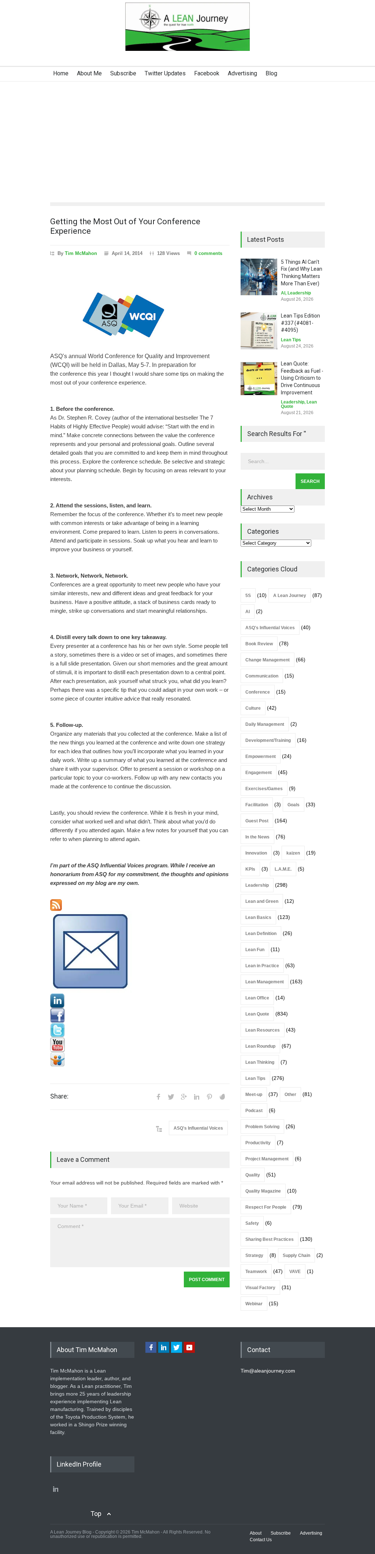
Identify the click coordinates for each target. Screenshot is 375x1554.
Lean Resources (262, 1030)
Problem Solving (262, 1126)
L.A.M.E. (283, 869)
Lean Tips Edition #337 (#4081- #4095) (300, 323)
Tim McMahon (81, 253)
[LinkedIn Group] (140, 1001)
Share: (59, 1096)
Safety (252, 1223)
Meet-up (253, 1094)
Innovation (256, 853)
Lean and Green (261, 901)
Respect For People (265, 1207)
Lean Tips (291, 339)
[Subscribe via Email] (140, 952)
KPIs (250, 869)
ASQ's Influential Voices (198, 1128)
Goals (293, 804)
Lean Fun (254, 949)
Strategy (254, 1255)
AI (283, 293)
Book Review (259, 643)
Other (290, 1094)
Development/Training (268, 740)
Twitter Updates (165, 73)
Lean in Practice (262, 965)
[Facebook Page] (140, 1015)
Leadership (299, 293)
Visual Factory (260, 1287)
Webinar (254, 1303)
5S (248, 595)
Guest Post (256, 820)
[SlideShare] (140, 1059)
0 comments (208, 253)
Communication (261, 676)
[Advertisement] (187, 136)
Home (60, 73)
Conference (257, 692)
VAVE (295, 1271)
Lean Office (257, 998)
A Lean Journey (289, 595)
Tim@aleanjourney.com (268, 1371)
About (255, 1533)
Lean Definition (260, 933)
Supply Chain (296, 1255)
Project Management (267, 1158)
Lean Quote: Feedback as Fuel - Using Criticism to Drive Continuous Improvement (302, 378)
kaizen (293, 853)
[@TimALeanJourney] (140, 1030)
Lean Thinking (259, 1062)
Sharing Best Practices (269, 1239)
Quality (252, 1175)
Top (95, 1513)
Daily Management (264, 724)
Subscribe (123, 73)
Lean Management (264, 981)
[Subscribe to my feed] (140, 905)
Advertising (242, 73)
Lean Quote (257, 1014)
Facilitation (256, 804)
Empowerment (260, 756)
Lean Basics (258, 917)
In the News (257, 837)
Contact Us (261, 1539)
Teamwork (256, 1271)
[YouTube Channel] (140, 1044)
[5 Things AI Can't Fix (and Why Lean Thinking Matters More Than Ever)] (259, 277)
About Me (89, 73)
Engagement (258, 772)
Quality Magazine (263, 1191)
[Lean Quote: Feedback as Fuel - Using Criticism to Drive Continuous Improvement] (259, 378)
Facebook (206, 73)
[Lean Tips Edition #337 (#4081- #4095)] (259, 330)
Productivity (258, 1142)
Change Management (267, 659)
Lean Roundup (260, 1046)
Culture (253, 708)
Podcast (254, 1110)
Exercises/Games (264, 788)
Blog (271, 73)
